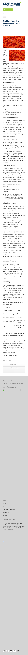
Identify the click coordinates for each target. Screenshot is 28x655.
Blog (4, 500)
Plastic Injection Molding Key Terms (10, 522)
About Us (5, 503)
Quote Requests (8, 10)
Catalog (5, 515)
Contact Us (6, 512)
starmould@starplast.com (11, 387)
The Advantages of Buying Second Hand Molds (13, 526)
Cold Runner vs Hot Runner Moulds (11, 524)
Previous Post (15, 368)
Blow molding (7, 86)
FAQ (4, 506)
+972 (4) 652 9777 (8, 386)
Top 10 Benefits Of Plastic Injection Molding (12, 523)
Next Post (13, 365)
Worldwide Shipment (9, 509)
